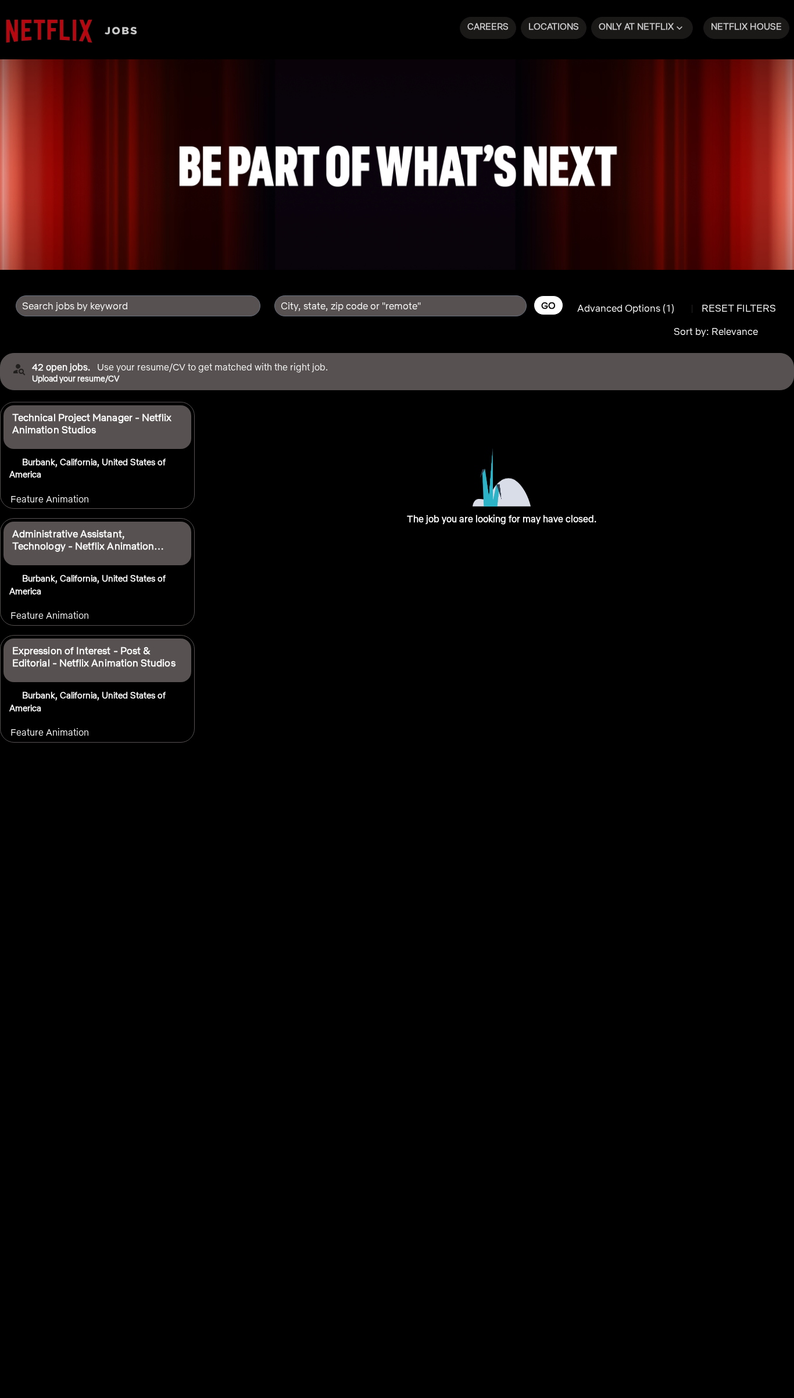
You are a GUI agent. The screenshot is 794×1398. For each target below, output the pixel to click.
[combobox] (132, 306)
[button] (642, 28)
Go (548, 305)
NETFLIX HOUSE (746, 26)
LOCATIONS (553, 26)
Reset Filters (739, 308)
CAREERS (488, 26)
